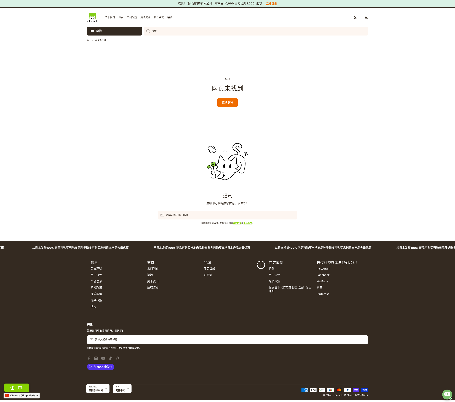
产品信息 (96, 281)
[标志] (92, 17)
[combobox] (256, 31)
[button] (366, 17)
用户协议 (96, 275)
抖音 (319, 287)
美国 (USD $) (96, 390)
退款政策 (96, 300)
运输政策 (96, 294)
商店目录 (209, 268)
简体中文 (120, 390)
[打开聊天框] (447, 395)
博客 (93, 306)
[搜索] (147, 31)
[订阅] (292, 215)
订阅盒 (208, 275)
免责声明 (96, 268)
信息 (94, 263)
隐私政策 (96, 287)
